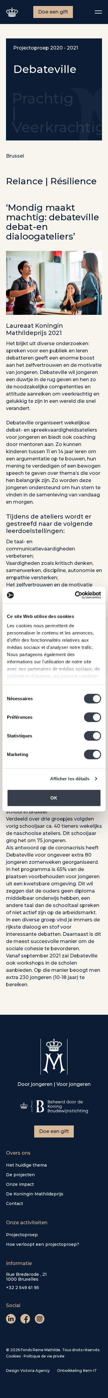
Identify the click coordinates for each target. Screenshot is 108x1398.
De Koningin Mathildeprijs (34, 1194)
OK (53, 797)
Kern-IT (90, 1370)
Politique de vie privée (44, 1356)
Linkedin (11, 1319)
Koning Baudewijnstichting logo (54, 1106)
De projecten (20, 1174)
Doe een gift (53, 12)
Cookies (13, 1356)
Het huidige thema (26, 1165)
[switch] (92, 717)
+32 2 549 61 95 (22, 1287)
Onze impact (20, 1184)
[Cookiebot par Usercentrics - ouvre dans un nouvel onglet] (76, 595)
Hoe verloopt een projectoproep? (42, 1244)
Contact (14, 1203)
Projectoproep (22, 1234)
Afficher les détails (70, 778)
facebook (25, 1319)
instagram (39, 1319)
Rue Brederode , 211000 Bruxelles (26, 1277)
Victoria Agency (35, 1370)
